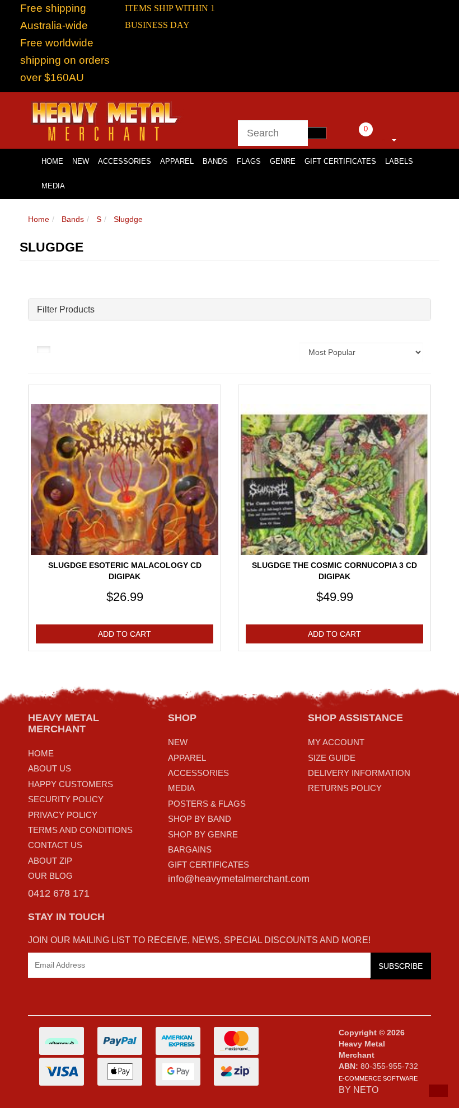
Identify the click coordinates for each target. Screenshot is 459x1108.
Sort (279, 352)
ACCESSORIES (198, 773)
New (80, 161)
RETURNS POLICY (345, 788)
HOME (52, 161)
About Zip (50, 860)
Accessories (124, 161)
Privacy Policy (62, 815)
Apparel (177, 161)
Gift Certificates (340, 161)
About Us (49, 768)
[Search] (316, 133)
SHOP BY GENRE (203, 834)
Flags (249, 161)
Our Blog (50, 875)
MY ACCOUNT (336, 742)
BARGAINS (190, 849)
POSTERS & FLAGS (207, 803)
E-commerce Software (378, 1078)
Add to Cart (124, 633)
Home (38, 219)
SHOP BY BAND (199, 818)
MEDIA (181, 788)
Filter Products (66, 309)
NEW (178, 742)
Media (53, 186)
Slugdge (128, 219)
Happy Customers (70, 784)
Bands (215, 161)
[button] (438, 1091)
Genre (283, 161)
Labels (399, 161)
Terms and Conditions (80, 830)
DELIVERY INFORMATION (359, 773)
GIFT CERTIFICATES (208, 864)
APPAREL (187, 758)
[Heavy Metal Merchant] (107, 119)
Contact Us (55, 845)
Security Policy (66, 799)
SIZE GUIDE (331, 758)
